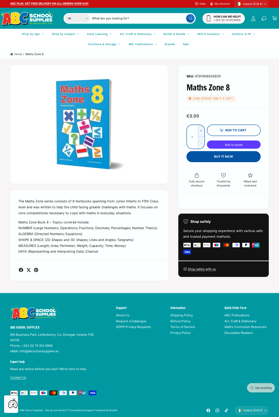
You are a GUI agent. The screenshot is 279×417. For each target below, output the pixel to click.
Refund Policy (180, 321)
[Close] (14, 400)
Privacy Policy (180, 333)
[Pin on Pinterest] (36, 270)
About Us (122, 315)
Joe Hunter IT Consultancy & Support (73, 410)
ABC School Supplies (32, 410)
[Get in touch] (264, 18)
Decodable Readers (238, 333)
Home (18, 54)
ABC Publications (236, 315)
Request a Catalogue (131, 321)
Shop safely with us (202, 269)
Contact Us (18, 377)
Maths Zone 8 (34, 54)
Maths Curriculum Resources (245, 327)
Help (202, 3)
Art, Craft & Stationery (240, 321)
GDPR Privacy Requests (133, 327)
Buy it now (223, 156)
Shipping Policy (181, 315)
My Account (222, 3)
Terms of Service (182, 327)
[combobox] (143, 18)
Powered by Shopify (106, 410)
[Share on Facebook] (21, 270)
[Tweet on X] (28, 270)
